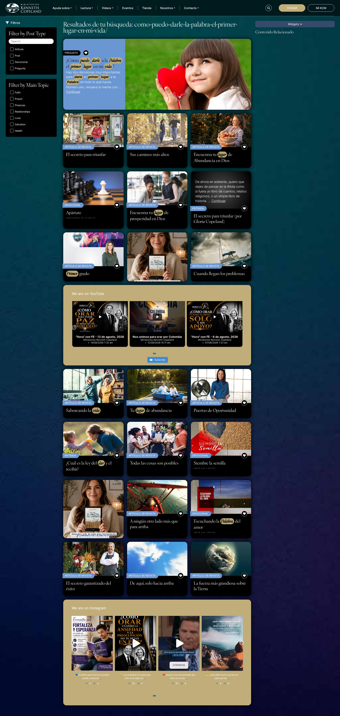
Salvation (20, 124)
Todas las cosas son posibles (154, 463)
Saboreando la (83, 410)
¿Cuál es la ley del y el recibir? (89, 466)
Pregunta (20, 68)
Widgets (294, 24)
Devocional (21, 62)
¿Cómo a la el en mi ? (93, 63)
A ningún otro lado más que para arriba (154, 523)
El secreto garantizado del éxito (88, 585)
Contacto (190, 8)
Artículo (19, 49)
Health (18, 130)
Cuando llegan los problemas (219, 273)
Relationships (22, 111)
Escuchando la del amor (217, 524)
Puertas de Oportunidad (215, 410)
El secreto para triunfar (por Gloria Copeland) (218, 218)
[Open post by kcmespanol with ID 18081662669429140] (222, 643)
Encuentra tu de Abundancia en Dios (213, 157)
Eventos (127, 8)
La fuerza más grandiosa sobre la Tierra (220, 585)
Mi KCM (321, 8)
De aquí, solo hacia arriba (152, 583)
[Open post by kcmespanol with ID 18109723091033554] (179, 643)
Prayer (18, 98)
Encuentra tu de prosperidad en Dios (149, 215)
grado (78, 273)
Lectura (86, 8)
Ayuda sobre (61, 8)
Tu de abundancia (151, 410)
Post (17, 55)
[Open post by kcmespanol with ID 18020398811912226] (135, 643)
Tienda (146, 8)
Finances (20, 105)
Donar (292, 8)
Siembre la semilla (210, 463)
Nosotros (166, 8)
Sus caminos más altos (149, 154)
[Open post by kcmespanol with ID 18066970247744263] (92, 643)
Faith (18, 92)
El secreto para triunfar (86, 154)
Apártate (73, 212)
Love (18, 118)
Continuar (73, 91)
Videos (106, 8)
